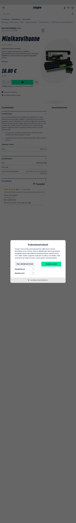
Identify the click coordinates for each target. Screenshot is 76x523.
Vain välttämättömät (25, 264)
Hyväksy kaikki (51, 264)
